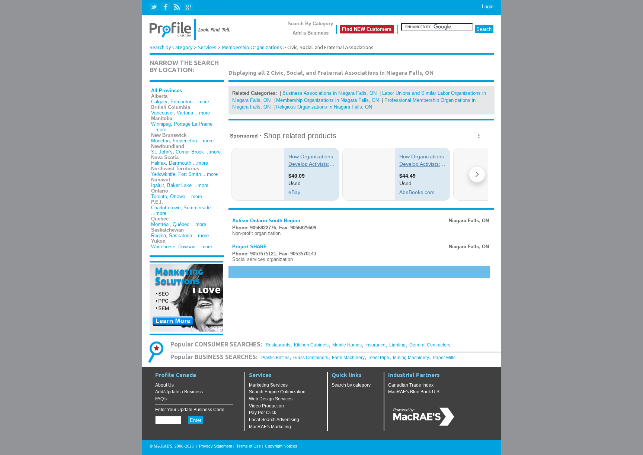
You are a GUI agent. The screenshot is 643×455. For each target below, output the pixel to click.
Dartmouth (180, 163)
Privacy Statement (215, 446)
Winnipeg (161, 124)
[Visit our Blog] (177, 7)
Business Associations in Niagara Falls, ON (329, 93)
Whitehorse (163, 246)
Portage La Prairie (193, 124)
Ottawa (177, 196)
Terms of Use (248, 446)
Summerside (197, 207)
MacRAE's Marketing (270, 426)
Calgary (159, 101)
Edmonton (181, 101)
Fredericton (185, 140)
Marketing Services (268, 385)
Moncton (160, 140)
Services (207, 47)
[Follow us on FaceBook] (166, 7)
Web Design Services (270, 398)
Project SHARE (249, 246)
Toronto (159, 196)
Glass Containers (310, 357)
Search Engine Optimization (277, 391)
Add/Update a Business (179, 391)
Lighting (397, 345)
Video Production (266, 406)
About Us (164, 385)
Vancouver (162, 113)
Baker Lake (179, 185)
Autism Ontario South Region (266, 220)
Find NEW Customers (366, 29)
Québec (181, 224)
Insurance (375, 345)
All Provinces (166, 90)
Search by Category (171, 47)
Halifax (158, 163)
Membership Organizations (252, 47)
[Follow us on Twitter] (155, 7)
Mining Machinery (411, 357)
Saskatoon (180, 235)
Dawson (186, 246)
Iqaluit (157, 185)
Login (487, 6)
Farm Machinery (348, 357)
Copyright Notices (281, 446)
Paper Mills (444, 357)
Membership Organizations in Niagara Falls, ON (327, 100)
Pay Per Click (262, 412)
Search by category (351, 385)
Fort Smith (189, 174)
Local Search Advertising (274, 419)
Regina (158, 235)
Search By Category (310, 23)
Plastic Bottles (275, 357)
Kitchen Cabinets (311, 345)
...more (201, 101)
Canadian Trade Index (411, 385)
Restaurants (278, 345)
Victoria (185, 113)
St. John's (162, 152)
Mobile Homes (347, 345)
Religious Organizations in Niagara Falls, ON (324, 107)
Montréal (160, 224)
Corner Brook (190, 152)
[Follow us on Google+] (188, 7)
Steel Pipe (378, 357)
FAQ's (161, 398)
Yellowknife (163, 174)
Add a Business (310, 33)
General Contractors (429, 345)
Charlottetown (165, 207)
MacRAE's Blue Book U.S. (414, 391)
